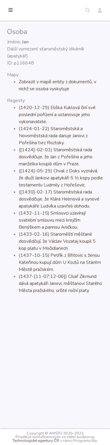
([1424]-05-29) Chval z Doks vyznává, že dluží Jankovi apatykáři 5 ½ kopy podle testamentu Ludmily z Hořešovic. (61, 178)
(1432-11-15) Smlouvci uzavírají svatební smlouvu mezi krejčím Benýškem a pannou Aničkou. (52, 220)
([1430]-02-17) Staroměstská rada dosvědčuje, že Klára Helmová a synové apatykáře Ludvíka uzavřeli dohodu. (59, 199)
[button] (87, 10)
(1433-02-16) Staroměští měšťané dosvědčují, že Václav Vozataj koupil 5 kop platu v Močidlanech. (57, 241)
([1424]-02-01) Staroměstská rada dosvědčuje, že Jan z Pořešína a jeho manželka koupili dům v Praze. (55, 157)
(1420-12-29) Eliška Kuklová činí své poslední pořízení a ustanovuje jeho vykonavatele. (57, 114)
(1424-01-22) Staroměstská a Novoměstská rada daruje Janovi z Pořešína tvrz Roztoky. (53, 135)
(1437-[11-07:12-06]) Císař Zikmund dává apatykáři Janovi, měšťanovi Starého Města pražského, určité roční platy (60, 283)
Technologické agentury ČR (36, 440)
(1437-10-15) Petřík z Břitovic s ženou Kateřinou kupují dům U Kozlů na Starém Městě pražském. (60, 262)
